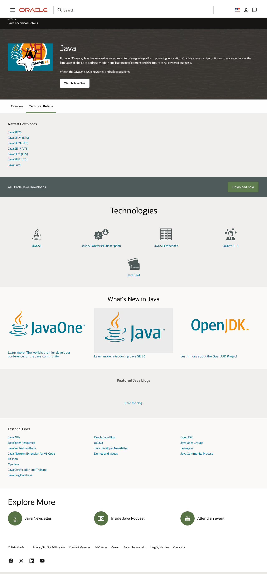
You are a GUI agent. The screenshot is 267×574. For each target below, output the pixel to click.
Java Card (14, 165)
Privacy (36, 547)
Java (11, 18)
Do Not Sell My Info (54, 547)
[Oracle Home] (33, 10)
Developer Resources (21, 442)
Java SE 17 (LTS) (18, 148)
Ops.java (13, 464)
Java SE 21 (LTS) (18, 143)
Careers (115, 547)
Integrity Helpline (159, 547)
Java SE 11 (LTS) (18, 154)
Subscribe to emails (135, 547)
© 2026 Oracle (16, 547)
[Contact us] (254, 10)
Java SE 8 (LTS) (18, 159)
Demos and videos (106, 453)
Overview (17, 106)
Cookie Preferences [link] (79, 547)
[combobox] (133, 10)
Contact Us (179, 547)
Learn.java (186, 448)
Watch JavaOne (74, 83)
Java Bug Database (20, 475)
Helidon (13, 458)
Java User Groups (191, 442)
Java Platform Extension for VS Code (31, 453)
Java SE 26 (14, 132)
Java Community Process (196, 453)
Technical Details (41, 106)
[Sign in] (246, 10)
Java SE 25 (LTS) (18, 137)
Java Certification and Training (27, 469)
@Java (98, 442)
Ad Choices (100, 547)
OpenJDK (186, 437)
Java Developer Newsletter (111, 448)
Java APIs (14, 437)
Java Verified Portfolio (22, 448)
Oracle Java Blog (104, 437)
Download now (243, 187)
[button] (12, 10)
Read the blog (133, 403)
